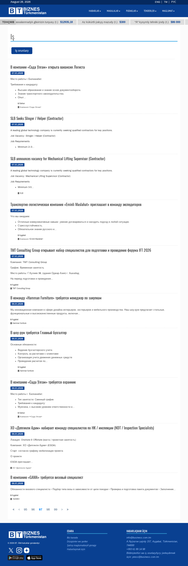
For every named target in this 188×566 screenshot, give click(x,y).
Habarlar (94, 11)
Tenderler (149, 11)
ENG (157, 2)
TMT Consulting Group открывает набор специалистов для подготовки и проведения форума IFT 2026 (80, 250)
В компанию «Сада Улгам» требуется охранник (43, 382)
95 (25, 509)
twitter (11, 550)
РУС (173, 2)
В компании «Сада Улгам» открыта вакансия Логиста (47, 67)
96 (33, 509)
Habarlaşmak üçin (76, 549)
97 (40, 509)
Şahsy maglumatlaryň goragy (81, 545)
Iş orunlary (22, 50)
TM (165, 2)
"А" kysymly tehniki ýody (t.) (152, 22)
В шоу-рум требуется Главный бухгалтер (38, 332)
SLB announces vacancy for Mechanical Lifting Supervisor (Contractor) (57, 158)
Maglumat (167, 11)
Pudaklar (131, 11)
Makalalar (112, 11)
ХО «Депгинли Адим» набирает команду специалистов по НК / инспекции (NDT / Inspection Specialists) (82, 427)
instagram (18, 550)
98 (48, 509)
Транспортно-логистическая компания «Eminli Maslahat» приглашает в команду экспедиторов (75, 204)
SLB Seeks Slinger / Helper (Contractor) (36, 118)
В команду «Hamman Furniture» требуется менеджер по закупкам (56, 297)
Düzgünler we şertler (77, 541)
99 (55, 509)
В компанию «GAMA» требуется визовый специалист (46, 477)
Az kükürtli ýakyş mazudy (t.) (98, 22)
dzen (26, 550)
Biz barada (72, 537)
